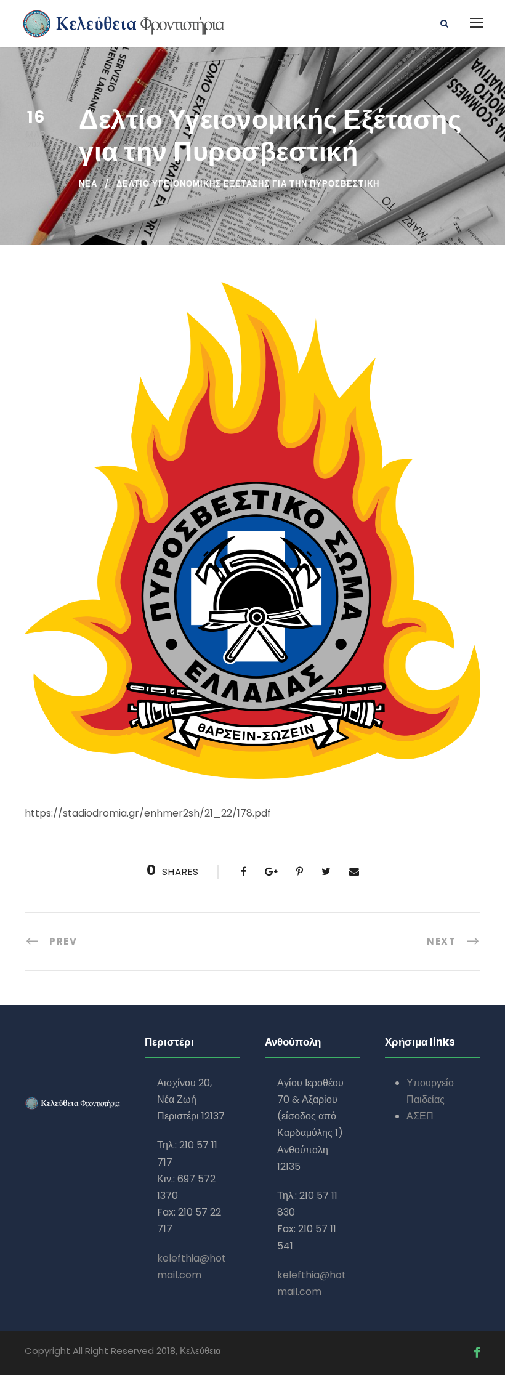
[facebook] (477, 1352)
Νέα (88, 184)
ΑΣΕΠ (420, 1116)
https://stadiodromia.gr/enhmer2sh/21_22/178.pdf (148, 813)
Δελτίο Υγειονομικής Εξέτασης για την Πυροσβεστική (247, 184)
